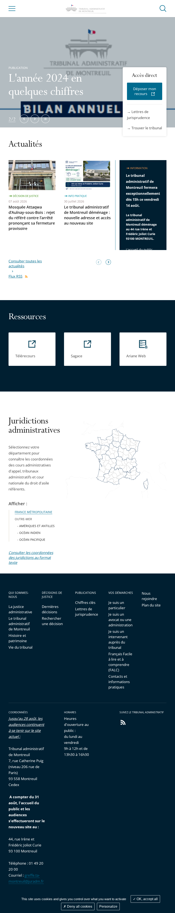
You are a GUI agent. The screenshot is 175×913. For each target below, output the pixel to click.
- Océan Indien (29, 533)
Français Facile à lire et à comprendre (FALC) (120, 661)
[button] (163, 8)
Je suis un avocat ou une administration (120, 619)
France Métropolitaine (33, 512)
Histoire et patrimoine (18, 638)
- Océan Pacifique (31, 540)
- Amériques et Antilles (36, 526)
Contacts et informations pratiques (119, 682)
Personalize (108, 906)
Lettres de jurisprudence (86, 611)
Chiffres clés (85, 602)
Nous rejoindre (149, 596)
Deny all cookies (79, 906)
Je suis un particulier (116, 605)
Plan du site (151, 605)
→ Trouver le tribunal (144, 127)
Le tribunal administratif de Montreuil (19, 624)
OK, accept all (147, 899)
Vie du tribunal (20, 647)
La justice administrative (20, 609)
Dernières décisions (50, 609)
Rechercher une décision (52, 621)
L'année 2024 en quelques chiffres (46, 86)
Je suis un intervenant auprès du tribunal (118, 639)
